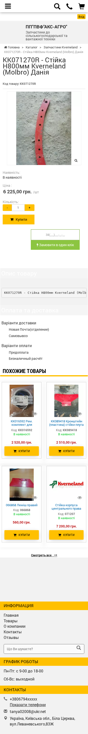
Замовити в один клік (56, 244)
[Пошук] (79, 648)
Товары (11, 620)
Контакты (13, 631)
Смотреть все (41, 555)
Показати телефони (28, 704)
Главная (11, 615)
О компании (14, 626)
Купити (20, 219)
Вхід (81, 17)
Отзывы (11, 637)
